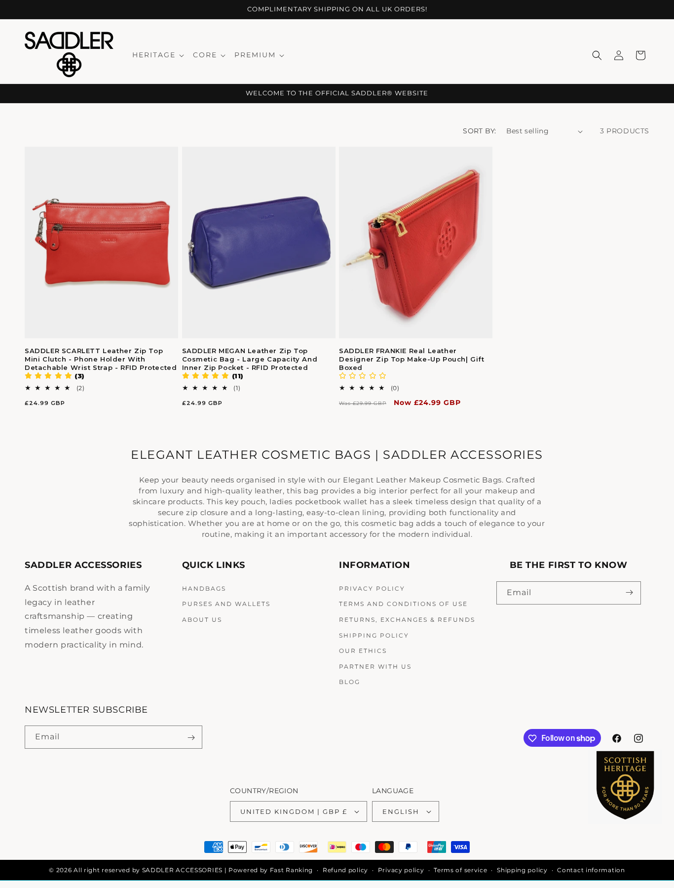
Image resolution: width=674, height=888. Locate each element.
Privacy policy (401, 870)
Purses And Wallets (226, 603)
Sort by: (479, 130)
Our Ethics (363, 650)
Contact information (591, 870)
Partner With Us (375, 666)
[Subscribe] (629, 592)
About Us (202, 619)
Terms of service (460, 870)
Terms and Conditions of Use (403, 603)
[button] (157, 54)
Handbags (204, 588)
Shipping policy (522, 870)
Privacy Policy (372, 588)
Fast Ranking (291, 870)
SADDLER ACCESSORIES (182, 870)
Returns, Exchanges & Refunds (407, 619)
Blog (349, 682)
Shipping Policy (374, 635)
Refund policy (345, 870)
